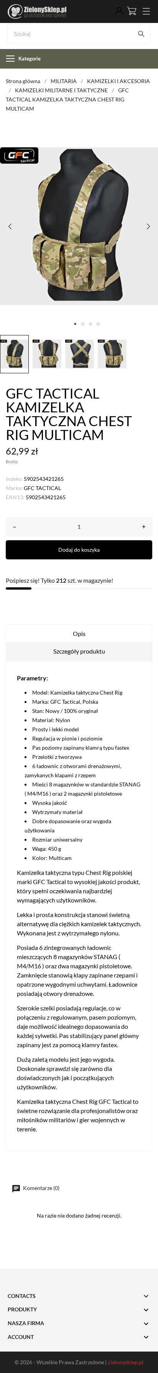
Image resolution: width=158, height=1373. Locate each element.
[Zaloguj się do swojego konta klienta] (119, 11)
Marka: (14, 488)
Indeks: (14, 479)
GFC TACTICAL (42, 488)
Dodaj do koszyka (79, 549)
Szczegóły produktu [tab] (79, 651)
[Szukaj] (141, 34)
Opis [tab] (79, 633)
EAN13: (15, 497)
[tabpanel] (79, 226)
